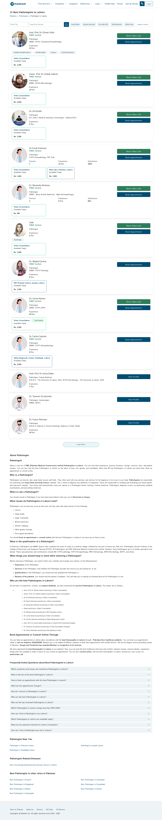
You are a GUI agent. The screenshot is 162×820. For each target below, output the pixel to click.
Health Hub (110, 4)
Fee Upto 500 (103, 24)
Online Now (129, 24)
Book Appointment (133, 42)
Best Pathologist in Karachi (20, 780)
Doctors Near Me (89, 24)
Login (148, 4)
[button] (142, 3)
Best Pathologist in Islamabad (92, 780)
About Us (30, 809)
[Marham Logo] (18, 4)
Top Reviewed (117, 24)
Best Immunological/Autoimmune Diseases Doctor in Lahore (33, 765)
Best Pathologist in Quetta (91, 789)
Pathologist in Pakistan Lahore (22, 745)
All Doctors (60, 809)
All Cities (49, 809)
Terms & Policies (16, 809)
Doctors (40, 809)
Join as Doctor (131, 4)
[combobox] (18, 24)
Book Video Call (133, 36)
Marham (13, 16)
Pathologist (23, 16)
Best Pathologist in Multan (20, 789)
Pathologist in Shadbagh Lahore (22, 750)
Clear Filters (75, 24)
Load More (81, 444)
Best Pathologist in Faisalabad (93, 784)
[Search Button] (66, 24)
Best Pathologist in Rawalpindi (22, 784)
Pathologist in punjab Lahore (92, 745)
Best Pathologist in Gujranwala (22, 793)
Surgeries (73, 4)
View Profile (133, 377)
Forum (120, 4)
